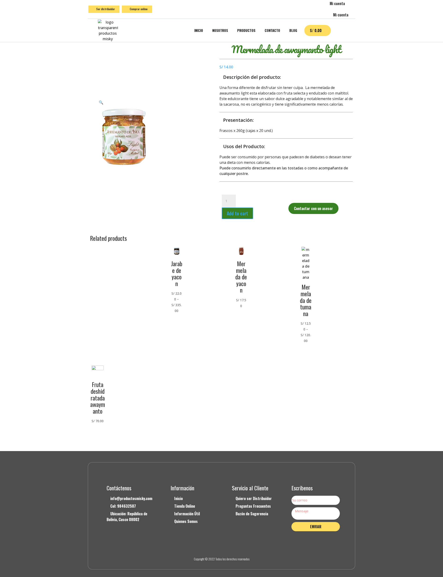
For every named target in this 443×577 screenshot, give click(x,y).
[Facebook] (211, 547)
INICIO (198, 30)
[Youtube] (231, 547)
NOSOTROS (220, 30)
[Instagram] (221, 547)
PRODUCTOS (246, 30)
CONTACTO (272, 30)
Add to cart (237, 213)
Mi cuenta (337, 3)
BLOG (293, 30)
